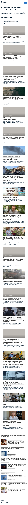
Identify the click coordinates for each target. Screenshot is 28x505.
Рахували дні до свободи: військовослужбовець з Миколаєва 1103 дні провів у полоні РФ (16, 489)
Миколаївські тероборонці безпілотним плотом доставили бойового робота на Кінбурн (13, 98)
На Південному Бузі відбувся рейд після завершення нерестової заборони (13, 138)
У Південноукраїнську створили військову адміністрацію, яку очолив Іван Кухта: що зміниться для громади (13, 217)
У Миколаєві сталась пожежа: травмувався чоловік (12, 118)
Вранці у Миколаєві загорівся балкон (12, 403)
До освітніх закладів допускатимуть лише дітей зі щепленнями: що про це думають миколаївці (13, 423)
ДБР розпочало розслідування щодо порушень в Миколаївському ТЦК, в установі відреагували (13, 238)
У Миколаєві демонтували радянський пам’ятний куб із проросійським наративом (12, 38)
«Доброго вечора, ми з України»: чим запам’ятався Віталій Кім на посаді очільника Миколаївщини (13, 363)
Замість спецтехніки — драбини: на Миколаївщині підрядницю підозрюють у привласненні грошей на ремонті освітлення (14, 483)
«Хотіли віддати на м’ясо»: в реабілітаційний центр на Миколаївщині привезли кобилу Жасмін (12, 341)
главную (12, 21)
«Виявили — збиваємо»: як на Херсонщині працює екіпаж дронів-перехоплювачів (16, 453)
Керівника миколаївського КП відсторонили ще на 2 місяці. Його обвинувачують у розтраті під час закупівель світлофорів (15, 441)
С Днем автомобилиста (10, 197)
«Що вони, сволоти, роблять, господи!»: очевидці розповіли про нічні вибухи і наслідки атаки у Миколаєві (13, 178)
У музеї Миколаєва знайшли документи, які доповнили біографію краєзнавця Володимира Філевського (13, 383)
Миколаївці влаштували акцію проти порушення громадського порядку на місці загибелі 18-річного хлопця (13, 459)
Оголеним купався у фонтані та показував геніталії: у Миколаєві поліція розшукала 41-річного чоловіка (13, 260)
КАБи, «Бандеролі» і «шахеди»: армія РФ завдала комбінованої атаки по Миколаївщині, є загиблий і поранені (13, 319)
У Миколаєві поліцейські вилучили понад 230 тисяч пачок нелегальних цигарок (14, 471)
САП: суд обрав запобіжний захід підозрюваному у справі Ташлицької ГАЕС (13, 78)
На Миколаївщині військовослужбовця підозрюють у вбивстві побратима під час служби (16, 465)
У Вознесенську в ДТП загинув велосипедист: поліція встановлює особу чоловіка (12, 57)
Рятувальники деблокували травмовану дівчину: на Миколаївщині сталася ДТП (11, 158)
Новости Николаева (5, 437)
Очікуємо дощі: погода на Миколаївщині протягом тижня (12, 280)
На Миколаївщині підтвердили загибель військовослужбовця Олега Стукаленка (16, 476)
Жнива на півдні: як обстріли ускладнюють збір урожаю (12, 298)
